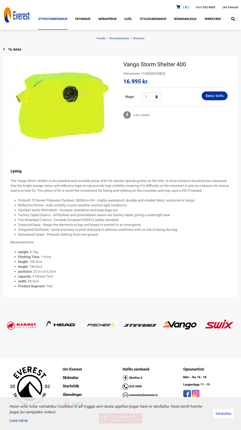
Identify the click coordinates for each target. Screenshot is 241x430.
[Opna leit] (233, 19)
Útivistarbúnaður (119, 38)
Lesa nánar (18, 420)
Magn (129, 97)
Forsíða (101, 38)
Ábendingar (72, 394)
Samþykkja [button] (223, 413)
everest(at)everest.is (143, 395)
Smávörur (139, 38)
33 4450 (136, 386)
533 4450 (209, 7)
